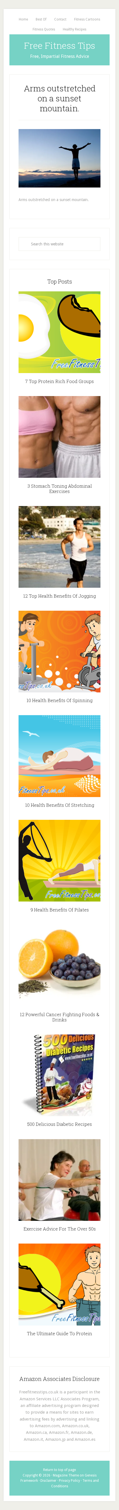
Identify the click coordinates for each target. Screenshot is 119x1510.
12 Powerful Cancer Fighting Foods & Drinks (59, 1017)
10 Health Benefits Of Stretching (59, 805)
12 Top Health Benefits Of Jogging (59, 596)
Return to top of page (59, 1470)
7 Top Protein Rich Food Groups (59, 381)
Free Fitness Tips (59, 45)
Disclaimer (48, 1481)
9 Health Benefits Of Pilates (59, 910)
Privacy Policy (69, 1481)
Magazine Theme (66, 1475)
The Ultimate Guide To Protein (59, 1333)
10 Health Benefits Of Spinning (59, 700)
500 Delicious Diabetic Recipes (59, 1124)
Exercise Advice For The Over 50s (60, 1229)
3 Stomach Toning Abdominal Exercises (59, 488)
